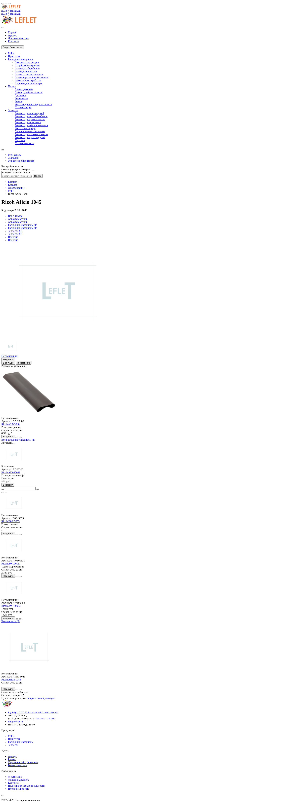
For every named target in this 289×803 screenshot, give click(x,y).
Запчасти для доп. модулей (30, 137)
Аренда (12, 756)
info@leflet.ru (15, 721)
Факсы (18, 101)
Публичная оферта (18, 788)
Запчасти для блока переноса (31, 125)
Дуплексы (20, 95)
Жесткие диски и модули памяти (33, 104)
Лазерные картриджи (27, 62)
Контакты (13, 782)
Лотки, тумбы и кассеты (28, 92)
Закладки (13, 157)
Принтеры (14, 738)
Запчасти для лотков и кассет (31, 134)
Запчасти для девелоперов (30, 119)
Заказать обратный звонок (43, 712)
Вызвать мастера (17, 765)
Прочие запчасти (24, 143)
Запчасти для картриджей (29, 113)
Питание (20, 140)
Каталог (12, 184)
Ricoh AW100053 (11, 605)
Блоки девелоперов (26, 71)
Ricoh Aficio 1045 (11, 679)
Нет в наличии (9, 356)
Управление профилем (21, 160)
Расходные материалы (20, 741)
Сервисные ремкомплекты (30, 131)
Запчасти (13, 744)
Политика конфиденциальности (26, 785)
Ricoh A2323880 (10, 424)
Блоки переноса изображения (31, 77)
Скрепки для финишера (28, 83)
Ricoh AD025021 (10, 472)
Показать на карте (45, 718)
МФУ (11, 190)
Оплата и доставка (18, 779)
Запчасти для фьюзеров (28, 122)
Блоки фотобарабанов (27, 68)
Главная (12, 181)
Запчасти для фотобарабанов (31, 116)
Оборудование (16, 187)
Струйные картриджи (27, 65)
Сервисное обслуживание (23, 762)
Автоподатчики (24, 89)
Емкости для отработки (28, 80)
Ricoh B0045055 (10, 521)
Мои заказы (14, 154)
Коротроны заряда (25, 128)
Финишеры (21, 98)
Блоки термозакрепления (29, 74)
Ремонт (12, 759)
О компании (15, 776)
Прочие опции (23, 107)
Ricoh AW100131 (11, 563)
